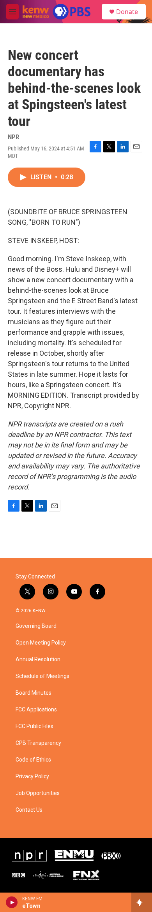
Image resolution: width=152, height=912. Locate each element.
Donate (127, 11)
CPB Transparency (38, 743)
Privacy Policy (32, 776)
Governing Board (36, 626)
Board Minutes (33, 693)
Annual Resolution (38, 659)
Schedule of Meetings (42, 676)
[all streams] (141, 902)
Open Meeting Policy (41, 643)
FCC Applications (36, 710)
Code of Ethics (33, 760)
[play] (12, 902)
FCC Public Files (34, 726)
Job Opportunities (38, 793)
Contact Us (29, 810)
